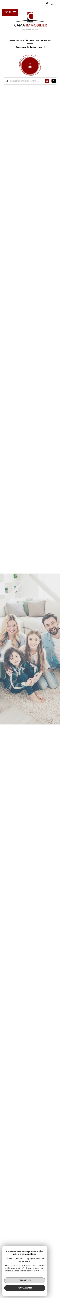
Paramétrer (25, 1280)
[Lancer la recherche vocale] (30, 65)
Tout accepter (24, 1288)
